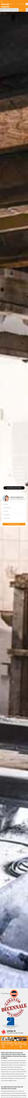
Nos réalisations (14, 488)
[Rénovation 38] (5, 10)
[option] (14, 549)
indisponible (5, 4)
